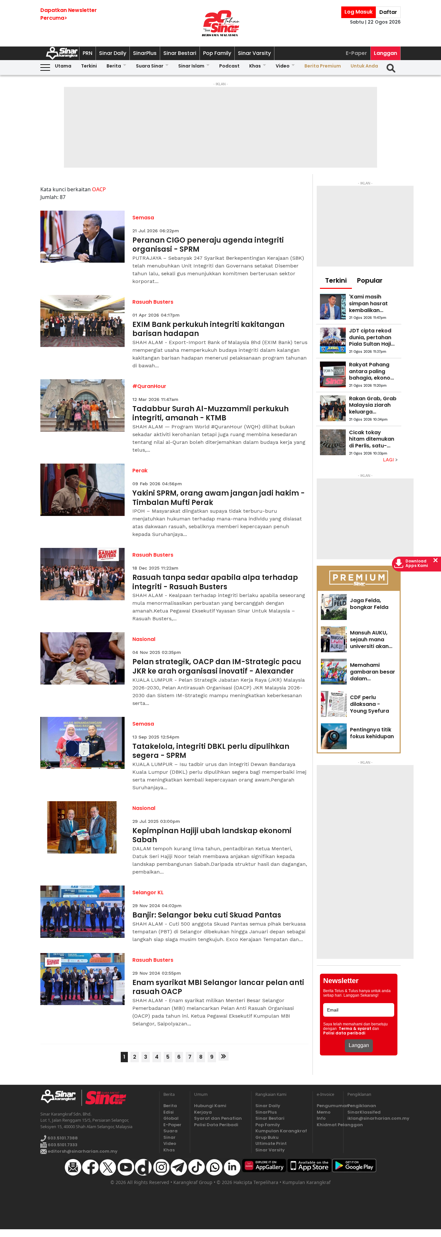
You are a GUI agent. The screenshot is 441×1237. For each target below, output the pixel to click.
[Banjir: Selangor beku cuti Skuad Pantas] (82, 912)
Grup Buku (267, 1137)
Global (171, 1118)
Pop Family (217, 53)
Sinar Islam (191, 66)
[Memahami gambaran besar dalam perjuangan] (334, 672)
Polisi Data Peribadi (216, 1125)
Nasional (143, 639)
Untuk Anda (364, 66)
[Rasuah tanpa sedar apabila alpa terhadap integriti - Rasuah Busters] (82, 574)
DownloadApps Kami (416, 563)
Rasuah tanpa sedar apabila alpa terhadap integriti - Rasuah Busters (215, 582)
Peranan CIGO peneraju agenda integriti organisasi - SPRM (208, 245)
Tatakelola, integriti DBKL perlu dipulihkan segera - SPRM (210, 751)
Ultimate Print (271, 1143)
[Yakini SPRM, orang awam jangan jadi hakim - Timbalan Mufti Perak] (82, 490)
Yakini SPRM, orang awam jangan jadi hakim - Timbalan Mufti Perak (218, 498)
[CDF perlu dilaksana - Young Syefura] (334, 704)
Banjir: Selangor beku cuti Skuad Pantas (206, 915)
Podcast (229, 66)
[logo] (60, 1098)
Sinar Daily (112, 53)
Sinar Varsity (254, 53)
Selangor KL (148, 892)
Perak (140, 470)
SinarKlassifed (364, 1112)
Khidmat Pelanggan (328, 1125)
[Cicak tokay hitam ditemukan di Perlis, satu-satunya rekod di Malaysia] (333, 442)
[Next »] (224, 1056)
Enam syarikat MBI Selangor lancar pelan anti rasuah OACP (218, 987)
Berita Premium (322, 66)
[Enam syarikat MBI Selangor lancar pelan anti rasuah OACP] (82, 979)
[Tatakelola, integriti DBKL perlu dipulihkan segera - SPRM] (82, 743)
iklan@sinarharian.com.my (374, 1118)
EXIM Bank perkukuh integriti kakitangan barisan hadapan (208, 329)
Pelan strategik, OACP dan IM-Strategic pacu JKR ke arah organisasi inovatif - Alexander (216, 666)
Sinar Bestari (179, 53)
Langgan (385, 53)
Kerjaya (203, 1112)
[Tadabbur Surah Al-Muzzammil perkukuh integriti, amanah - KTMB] (82, 405)
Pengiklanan (361, 1106)
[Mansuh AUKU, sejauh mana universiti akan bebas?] (334, 639)
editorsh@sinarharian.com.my (82, 1151)
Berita (114, 66)
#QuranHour (149, 386)
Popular (370, 280)
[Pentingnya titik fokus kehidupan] (334, 736)
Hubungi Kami (210, 1106)
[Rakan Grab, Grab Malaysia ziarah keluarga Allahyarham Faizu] (333, 408)
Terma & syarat (355, 1028)
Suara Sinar (149, 66)
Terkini (89, 66)
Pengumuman (328, 1106)
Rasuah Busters (152, 302)
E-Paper (356, 53)
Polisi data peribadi (344, 1033)
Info (321, 1118)
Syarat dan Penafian (218, 1118)
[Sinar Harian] (220, 23)
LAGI (389, 460)
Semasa (143, 217)
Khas (255, 66)
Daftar (388, 12)
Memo (324, 1112)
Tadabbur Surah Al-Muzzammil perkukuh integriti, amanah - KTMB (210, 413)
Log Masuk (358, 12)
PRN (87, 53)
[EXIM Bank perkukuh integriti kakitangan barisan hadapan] (82, 321)
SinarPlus (145, 53)
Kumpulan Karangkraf (281, 1131)
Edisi (168, 1112)
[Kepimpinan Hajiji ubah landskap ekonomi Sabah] (82, 827)
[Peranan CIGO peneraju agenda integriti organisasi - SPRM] (82, 237)
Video (283, 66)
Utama (63, 66)
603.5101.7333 (62, 1145)
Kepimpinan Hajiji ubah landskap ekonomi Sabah (212, 835)
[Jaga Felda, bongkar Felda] (334, 607)
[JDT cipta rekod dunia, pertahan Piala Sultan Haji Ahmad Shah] (333, 340)
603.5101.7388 (62, 1138)
